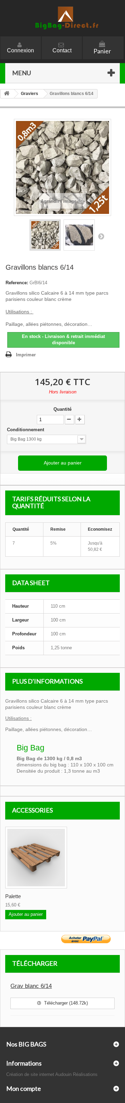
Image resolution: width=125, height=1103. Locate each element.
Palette (13, 896)
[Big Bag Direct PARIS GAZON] (62, 18)
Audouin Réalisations (76, 1074)
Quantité (62, 409)
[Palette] (36, 857)
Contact (62, 50)
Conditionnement (26, 429)
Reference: (17, 282)
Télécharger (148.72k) (65, 1003)
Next (101, 236)
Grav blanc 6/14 (31, 986)
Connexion (20, 50)
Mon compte (23, 1088)
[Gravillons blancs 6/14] (45, 235)
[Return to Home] (7, 93)
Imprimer (26, 354)
